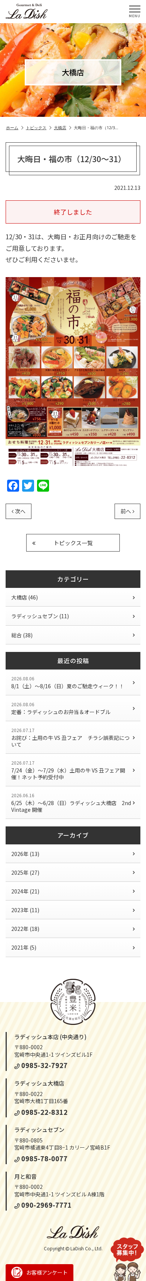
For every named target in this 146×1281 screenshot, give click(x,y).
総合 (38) (22, 635)
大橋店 (60, 127)
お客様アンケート (47, 1272)
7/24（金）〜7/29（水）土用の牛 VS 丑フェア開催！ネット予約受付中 (68, 770)
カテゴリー (73, 578)
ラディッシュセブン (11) (40, 616)
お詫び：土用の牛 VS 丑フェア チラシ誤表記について (70, 737)
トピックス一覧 (73, 543)
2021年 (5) (23, 947)
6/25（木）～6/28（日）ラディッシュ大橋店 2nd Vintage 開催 (71, 802)
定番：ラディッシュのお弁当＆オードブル (60, 708)
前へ (126, 511)
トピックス (36, 127)
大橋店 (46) (24, 597)
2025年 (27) (25, 872)
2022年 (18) (25, 928)
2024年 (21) (25, 891)
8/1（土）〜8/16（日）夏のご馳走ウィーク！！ (67, 682)
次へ (20, 511)
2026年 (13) (25, 853)
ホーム (12, 127)
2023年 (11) (25, 910)
